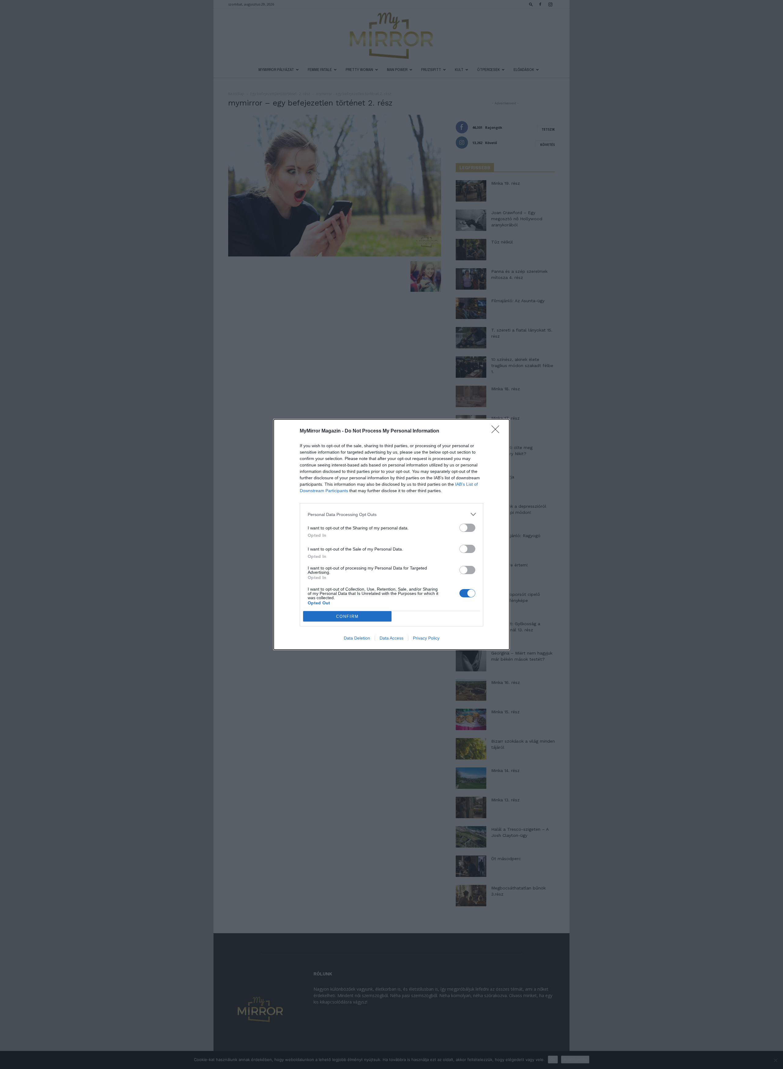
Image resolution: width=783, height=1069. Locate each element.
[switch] (467, 528)
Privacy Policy (426, 638)
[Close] (497, 431)
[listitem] (391, 514)
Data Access (391, 638)
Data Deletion (357, 638)
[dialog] (391, 534)
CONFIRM (347, 616)
